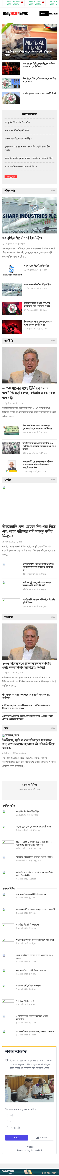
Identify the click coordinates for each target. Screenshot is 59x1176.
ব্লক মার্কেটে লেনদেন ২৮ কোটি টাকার (21, 167)
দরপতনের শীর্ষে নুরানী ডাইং (17, 131)
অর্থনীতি (9, 341)
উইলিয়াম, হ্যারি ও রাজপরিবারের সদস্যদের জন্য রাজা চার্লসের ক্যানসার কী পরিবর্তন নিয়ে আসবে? (28, 744)
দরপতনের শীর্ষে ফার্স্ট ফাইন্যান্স (28, 986)
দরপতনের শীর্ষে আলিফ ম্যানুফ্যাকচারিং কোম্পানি (35, 910)
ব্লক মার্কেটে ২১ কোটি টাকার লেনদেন (31, 970)
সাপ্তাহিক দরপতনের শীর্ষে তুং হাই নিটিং (26, 55)
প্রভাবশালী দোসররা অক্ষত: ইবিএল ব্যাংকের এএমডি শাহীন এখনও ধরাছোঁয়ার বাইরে (38, 465)
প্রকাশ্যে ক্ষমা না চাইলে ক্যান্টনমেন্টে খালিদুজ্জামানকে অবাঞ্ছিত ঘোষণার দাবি (38, 567)
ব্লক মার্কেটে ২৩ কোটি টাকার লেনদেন (31, 894)
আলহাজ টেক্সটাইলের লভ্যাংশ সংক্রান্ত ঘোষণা (34, 857)
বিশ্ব (6, 728)
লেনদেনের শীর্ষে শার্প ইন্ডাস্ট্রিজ (18, 139)
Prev (5, 42)
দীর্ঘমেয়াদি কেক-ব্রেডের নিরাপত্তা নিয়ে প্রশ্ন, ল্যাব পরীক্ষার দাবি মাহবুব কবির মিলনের (29, 531)
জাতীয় (8, 480)
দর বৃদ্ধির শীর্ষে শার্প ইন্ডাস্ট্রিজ (17, 122)
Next (54, 42)
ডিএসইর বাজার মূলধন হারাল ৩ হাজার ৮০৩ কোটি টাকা (29, 158)
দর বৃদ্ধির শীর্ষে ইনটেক (25, 1001)
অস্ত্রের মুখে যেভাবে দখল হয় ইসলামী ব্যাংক (33, 827)
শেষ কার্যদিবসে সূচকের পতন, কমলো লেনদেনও (35, 1031)
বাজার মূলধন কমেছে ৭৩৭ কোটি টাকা (39, 93)
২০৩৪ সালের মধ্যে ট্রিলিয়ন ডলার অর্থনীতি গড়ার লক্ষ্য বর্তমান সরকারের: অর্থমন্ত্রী (28, 393)
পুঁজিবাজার (10, 190)
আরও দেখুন (11, 176)
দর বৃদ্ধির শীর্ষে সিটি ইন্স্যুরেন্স (27, 925)
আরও (53, 191)
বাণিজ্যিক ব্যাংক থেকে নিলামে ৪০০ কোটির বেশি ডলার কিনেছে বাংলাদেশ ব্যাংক (39, 446)
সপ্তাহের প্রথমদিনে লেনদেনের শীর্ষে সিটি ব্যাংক (35, 940)
